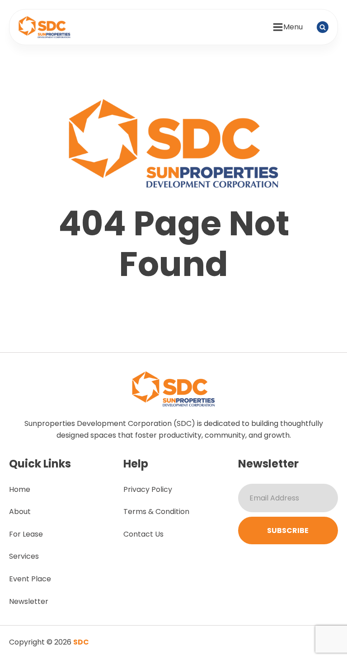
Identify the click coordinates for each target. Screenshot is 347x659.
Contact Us (143, 534)
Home (19, 489)
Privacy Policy (147, 489)
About (20, 511)
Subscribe (288, 530)
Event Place (30, 579)
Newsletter (28, 601)
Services (24, 556)
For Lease (26, 534)
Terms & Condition (156, 511)
